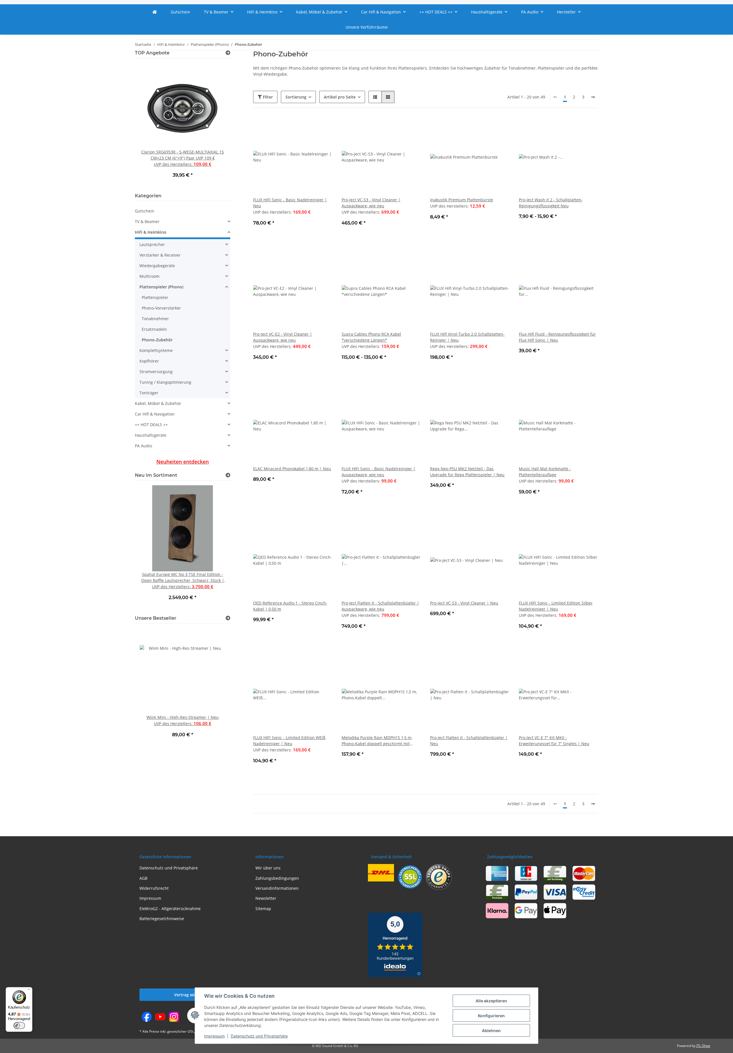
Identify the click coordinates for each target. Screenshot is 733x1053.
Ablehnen (491, 1030)
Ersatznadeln (154, 329)
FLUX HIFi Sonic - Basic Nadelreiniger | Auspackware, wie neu (378, 471)
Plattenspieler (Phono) (161, 287)
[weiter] (593, 97)
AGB (143, 878)
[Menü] (28, 990)
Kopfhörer (149, 361)
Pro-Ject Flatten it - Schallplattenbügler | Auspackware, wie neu (380, 606)
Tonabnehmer (155, 318)
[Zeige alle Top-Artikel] (228, 53)
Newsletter (265, 898)
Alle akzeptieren (491, 1000)
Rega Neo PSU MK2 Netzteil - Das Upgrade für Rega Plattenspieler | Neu (467, 471)
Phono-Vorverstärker (161, 308)
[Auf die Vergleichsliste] (308, 127)
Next (216, 124)
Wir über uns (268, 868)
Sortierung (295, 97)
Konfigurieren (491, 1015)
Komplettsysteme (156, 350)
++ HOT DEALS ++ (151, 424)
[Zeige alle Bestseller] (228, 618)
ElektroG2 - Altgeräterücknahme (170, 908)
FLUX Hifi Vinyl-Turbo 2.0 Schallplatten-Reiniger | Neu (467, 337)
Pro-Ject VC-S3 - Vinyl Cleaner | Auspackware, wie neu (371, 202)
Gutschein (144, 211)
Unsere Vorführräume (367, 27)
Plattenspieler (155, 297)
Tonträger (148, 392)
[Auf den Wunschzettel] (322, 127)
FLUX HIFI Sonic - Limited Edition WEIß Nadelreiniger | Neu (289, 740)
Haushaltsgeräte (150, 435)
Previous (149, 124)
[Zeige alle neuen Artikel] (228, 475)
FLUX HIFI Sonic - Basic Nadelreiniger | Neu (290, 202)
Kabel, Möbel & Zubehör (158, 403)
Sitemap (263, 908)
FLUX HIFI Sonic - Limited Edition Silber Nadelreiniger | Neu (556, 606)
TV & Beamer (147, 221)
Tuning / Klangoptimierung (165, 382)
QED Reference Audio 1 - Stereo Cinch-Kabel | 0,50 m (290, 606)
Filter (267, 97)
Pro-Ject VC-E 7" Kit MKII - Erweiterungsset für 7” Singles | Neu (554, 740)
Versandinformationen (277, 888)
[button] (375, 97)
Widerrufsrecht (154, 888)
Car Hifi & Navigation (155, 414)
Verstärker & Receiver (160, 255)
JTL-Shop (703, 1045)
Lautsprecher (152, 244)
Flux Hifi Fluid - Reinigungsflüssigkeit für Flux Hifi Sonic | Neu (557, 337)
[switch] (19, 1025)
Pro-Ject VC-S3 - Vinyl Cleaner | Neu (464, 603)
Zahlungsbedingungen (277, 878)
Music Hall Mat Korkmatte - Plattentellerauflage (545, 471)
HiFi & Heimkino (150, 232)
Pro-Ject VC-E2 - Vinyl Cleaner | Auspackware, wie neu (282, 337)
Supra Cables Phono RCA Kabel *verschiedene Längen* (371, 337)
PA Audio (143, 445)
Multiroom (149, 276)
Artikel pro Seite (340, 97)
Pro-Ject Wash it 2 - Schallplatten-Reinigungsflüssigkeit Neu (551, 202)
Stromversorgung (156, 371)
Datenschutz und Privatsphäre (259, 1036)
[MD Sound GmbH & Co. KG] (154, 11)
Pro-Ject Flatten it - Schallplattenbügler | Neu (469, 740)
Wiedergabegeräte (157, 265)
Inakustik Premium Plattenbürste (461, 199)
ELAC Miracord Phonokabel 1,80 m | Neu (292, 468)
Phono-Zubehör (157, 340)
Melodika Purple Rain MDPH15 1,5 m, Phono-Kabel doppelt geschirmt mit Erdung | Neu (377, 741)
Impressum (214, 1036)
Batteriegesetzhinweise (161, 918)
